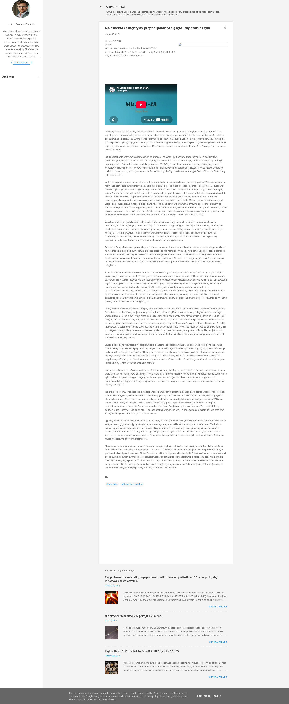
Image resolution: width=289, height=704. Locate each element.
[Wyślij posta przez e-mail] (107, 478)
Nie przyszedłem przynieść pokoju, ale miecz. (133, 616)
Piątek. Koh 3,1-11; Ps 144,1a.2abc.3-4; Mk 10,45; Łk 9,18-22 (142, 651)
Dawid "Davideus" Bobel (21, 24)
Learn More (203, 696)
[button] (225, 28)
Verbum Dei (115, 7)
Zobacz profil (21, 63)
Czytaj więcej (218, 606)
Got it (217, 696)
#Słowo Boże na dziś (132, 484)
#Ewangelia (112, 484)
